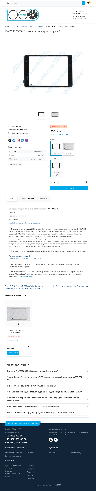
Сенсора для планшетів (45, 286)
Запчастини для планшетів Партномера (22, 288)
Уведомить (69, 188)
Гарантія (30, 479)
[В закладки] (19, 324)
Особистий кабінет (13, 453)
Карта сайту (76, 453)
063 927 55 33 (78, 11)
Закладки (31, 453)
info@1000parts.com (57, 429)
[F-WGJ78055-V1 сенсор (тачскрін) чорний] (48, 72)
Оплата (30, 475)
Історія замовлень (13, 456)
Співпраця (31, 466)
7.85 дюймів (29, 286)
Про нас (8, 477)
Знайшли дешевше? (59, 134)
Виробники (54, 453)
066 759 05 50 (78, 14)
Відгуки (44, 199)
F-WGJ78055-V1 (16, 286)
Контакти (31, 469)
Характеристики (27, 199)
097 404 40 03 (78, 16)
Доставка (31, 472)
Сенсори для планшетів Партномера (72, 286)
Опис (11, 199)
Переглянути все (15, 164)
